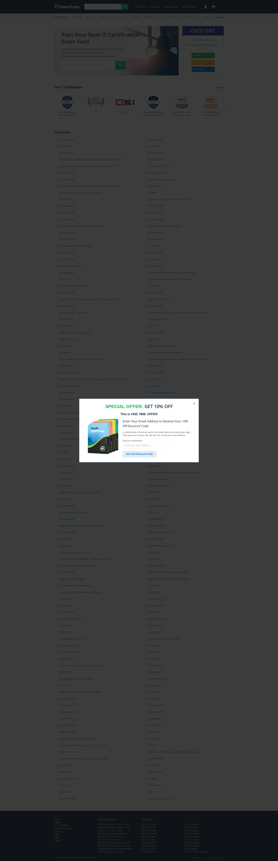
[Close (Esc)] (194, 403)
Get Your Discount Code (139, 454)
